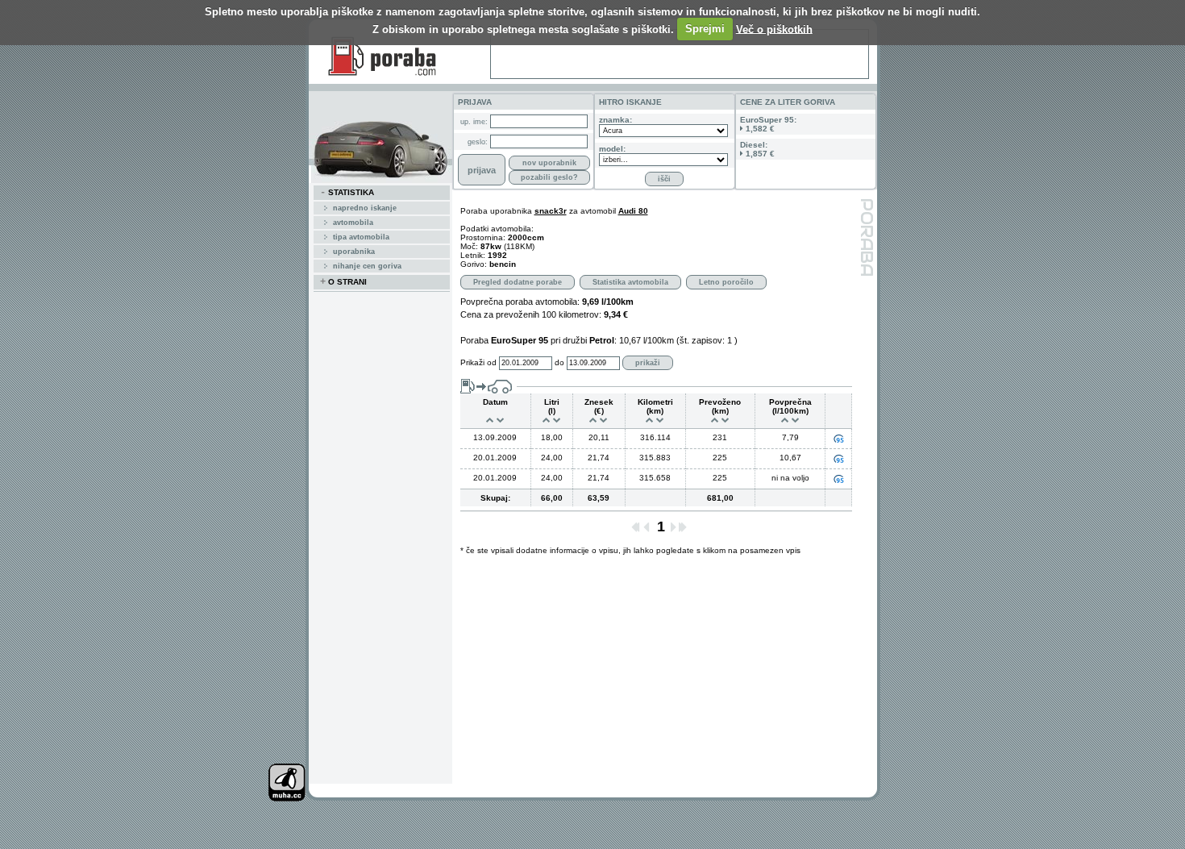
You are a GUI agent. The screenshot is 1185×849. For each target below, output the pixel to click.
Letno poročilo (726, 282)
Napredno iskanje (365, 208)
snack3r (550, 210)
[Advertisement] (679, 54)
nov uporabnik (549, 163)
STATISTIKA (347, 192)
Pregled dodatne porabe (517, 282)
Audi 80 (633, 210)
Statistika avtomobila (630, 282)
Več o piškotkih (774, 29)
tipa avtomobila (361, 237)
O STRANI (343, 282)
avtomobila (353, 222)
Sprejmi (705, 29)
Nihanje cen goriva (367, 266)
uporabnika (354, 252)
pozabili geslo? (549, 177)
